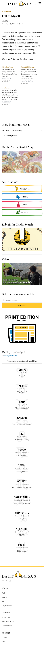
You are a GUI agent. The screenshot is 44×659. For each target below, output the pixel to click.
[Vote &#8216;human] (11, 96)
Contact (6, 612)
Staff (6, 21)
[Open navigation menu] (39, 3)
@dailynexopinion (10, 355)
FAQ (3, 601)
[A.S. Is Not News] (11, 74)
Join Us (4, 597)
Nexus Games (10, 182)
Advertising (6, 617)
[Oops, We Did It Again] (30, 75)
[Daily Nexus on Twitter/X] (6, 581)
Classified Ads (7, 626)
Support (6, 632)
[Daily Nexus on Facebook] (3, 581)
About (5, 588)
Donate (4, 637)
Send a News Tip (8, 622)
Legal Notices (6, 606)
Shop (4, 642)
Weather (6, 11)
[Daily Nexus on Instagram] (10, 581)
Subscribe (22, 306)
